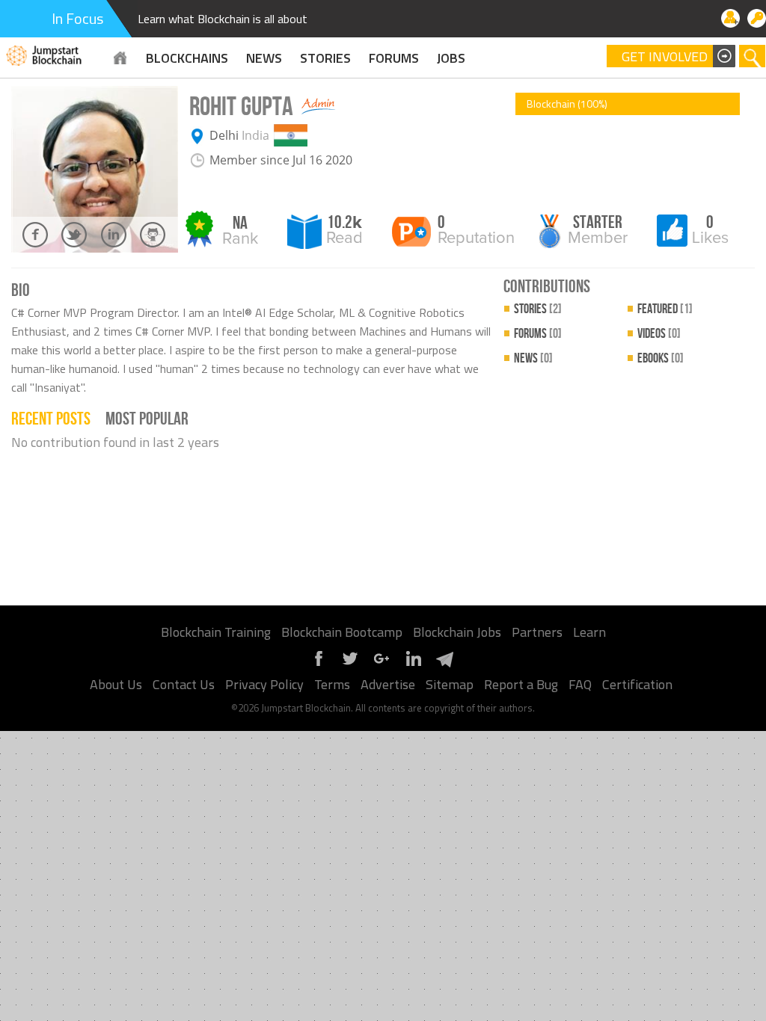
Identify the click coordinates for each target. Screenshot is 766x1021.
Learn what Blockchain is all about (222, 19)
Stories (325, 58)
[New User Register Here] (730, 18)
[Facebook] (318, 664)
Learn (589, 632)
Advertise (388, 684)
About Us (116, 684)
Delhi (224, 135)
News (533, 358)
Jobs (451, 58)
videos (659, 334)
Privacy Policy (264, 684)
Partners (537, 632)
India (255, 135)
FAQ (580, 684)
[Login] (756, 18)
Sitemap (450, 684)
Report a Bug (521, 684)
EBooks (660, 358)
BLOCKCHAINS (187, 58)
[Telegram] (444, 664)
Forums (394, 58)
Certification (637, 684)
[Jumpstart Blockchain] (44, 53)
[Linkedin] (412, 664)
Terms (332, 684)
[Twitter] (350, 664)
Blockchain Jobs (457, 632)
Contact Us (184, 684)
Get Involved (665, 57)
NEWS (264, 58)
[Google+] (381, 664)
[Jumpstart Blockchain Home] (120, 57)
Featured (665, 309)
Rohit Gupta (241, 107)
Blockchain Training (216, 632)
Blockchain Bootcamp (341, 632)
